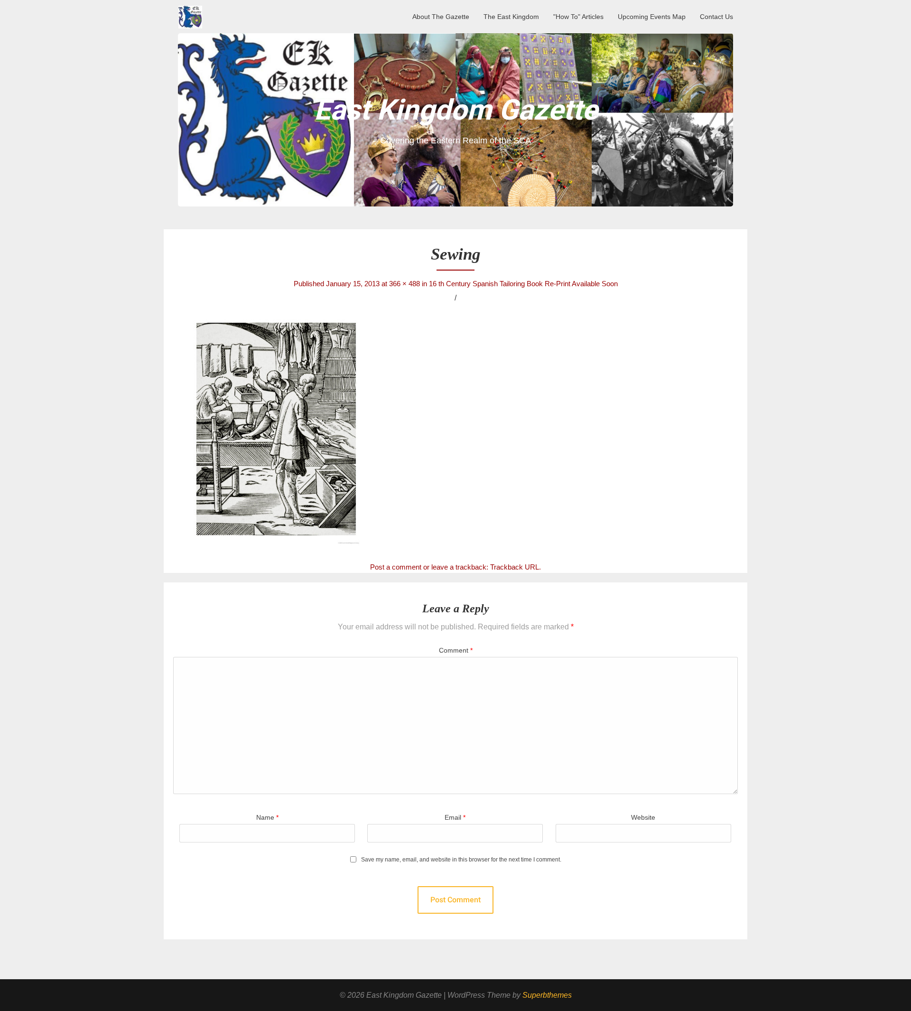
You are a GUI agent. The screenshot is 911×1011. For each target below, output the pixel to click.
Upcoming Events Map (652, 16)
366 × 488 (404, 284)
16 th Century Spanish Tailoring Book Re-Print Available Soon (523, 284)
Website (643, 817)
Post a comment (395, 567)
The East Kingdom (511, 16)
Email (455, 817)
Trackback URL (514, 567)
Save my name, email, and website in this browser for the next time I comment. (461, 860)
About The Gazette (440, 16)
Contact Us (716, 16)
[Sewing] (455, 431)
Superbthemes (547, 995)
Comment (456, 650)
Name (267, 817)
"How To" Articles (578, 16)
